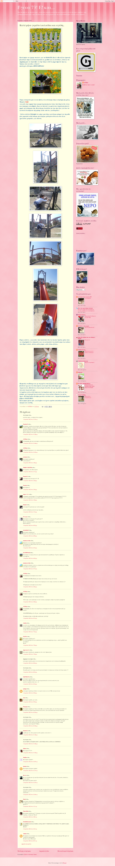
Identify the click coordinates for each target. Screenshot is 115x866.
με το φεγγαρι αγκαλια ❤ (84, 297)
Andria (25, 623)
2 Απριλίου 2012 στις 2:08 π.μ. (30, 817)
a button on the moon (83, 361)
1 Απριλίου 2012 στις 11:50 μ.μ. (30, 752)
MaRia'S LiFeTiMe (27, 467)
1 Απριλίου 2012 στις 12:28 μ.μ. (30, 434)
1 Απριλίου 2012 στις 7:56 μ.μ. (30, 645)
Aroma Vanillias (82, 395)
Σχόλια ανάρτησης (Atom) (30, 854)
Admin (24, 833)
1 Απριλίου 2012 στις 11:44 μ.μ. (30, 743)
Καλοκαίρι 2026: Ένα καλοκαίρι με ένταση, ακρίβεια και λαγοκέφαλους (86, 310)
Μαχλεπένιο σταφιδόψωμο (88, 397)
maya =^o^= (26, 494)
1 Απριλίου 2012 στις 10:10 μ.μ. (30, 712)
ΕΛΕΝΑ (25, 636)
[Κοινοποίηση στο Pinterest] (51, 406)
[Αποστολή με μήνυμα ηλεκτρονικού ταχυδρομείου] (45, 406)
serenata (25, 457)
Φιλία (24, 775)
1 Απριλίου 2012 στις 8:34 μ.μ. (30, 684)
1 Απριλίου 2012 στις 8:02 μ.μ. (30, 663)
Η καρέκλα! (87, 340)
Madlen (25, 757)
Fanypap (25, 706)
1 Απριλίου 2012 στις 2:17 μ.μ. (30, 471)
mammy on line (26, 540)
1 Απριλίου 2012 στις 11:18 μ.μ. (30, 735)
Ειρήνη (25, 485)
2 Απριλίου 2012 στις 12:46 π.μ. (30, 794)
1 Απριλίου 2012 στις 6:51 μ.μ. (30, 618)
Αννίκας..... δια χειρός (83, 326)
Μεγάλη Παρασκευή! (89, 327)
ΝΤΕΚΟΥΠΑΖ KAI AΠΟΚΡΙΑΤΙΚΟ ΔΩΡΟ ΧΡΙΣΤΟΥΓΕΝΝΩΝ (89, 386)
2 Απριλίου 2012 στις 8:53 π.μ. (30, 841)
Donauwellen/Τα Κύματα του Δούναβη (90, 316)
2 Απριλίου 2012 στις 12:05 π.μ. (30, 761)
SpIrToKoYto (26, 677)
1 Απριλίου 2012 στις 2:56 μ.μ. (30, 489)
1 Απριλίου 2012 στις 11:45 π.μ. (30, 419)
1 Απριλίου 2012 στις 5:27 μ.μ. (30, 568)
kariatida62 (26, 530)
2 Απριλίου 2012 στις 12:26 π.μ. (30, 782)
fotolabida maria (27, 822)
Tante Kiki (25, 811)
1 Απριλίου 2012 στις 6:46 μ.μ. (30, 586)
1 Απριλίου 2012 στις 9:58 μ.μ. (30, 693)
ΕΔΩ (27, 102)
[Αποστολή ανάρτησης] (42, 406)
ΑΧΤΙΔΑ (25, 439)
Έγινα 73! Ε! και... (36, 7)
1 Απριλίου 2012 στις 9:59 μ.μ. (30, 702)
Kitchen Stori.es (81, 315)
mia (24, 698)
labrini (24, 766)
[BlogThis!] (46, 406)
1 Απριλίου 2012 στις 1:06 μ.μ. (30, 462)
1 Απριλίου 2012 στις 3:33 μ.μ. (30, 512)
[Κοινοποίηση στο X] (48, 406)
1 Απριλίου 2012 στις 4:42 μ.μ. (30, 558)
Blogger (64, 863)
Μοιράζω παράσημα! (89, 362)
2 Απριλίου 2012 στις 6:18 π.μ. (30, 829)
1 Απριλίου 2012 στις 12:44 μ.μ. (30, 443)
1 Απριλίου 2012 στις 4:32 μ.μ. (30, 548)
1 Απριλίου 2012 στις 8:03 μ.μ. (30, 672)
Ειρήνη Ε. (25, 424)
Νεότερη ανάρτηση (24, 851)
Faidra (24, 748)
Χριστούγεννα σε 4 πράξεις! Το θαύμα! (89, 351)
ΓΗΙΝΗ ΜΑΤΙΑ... (82, 350)
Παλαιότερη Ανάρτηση (65, 851)
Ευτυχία (25, 517)
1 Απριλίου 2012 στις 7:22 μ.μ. (30, 631)
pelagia (25, 689)
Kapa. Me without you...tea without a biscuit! (86, 338)
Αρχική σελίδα (44, 851)
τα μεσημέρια (88, 298)
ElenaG (25, 505)
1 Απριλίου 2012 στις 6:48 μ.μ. (30, 602)
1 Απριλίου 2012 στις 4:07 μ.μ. (30, 525)
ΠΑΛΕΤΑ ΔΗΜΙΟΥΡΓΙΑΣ (84, 383)
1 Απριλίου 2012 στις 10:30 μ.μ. (30, 726)
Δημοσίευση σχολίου (26, 844)
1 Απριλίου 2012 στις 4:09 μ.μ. (30, 536)
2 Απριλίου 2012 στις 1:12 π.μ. (30, 806)
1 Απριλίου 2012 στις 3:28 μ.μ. (30, 500)
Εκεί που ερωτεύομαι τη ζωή (85, 308)
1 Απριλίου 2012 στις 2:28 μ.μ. (30, 480)
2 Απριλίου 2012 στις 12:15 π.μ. (30, 770)
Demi (24, 799)
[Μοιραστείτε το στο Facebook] (49, 406)
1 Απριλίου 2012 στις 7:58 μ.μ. (30, 654)
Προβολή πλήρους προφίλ (88, 84)
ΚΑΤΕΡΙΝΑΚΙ (26, 552)
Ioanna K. (25, 476)
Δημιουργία (26, 650)
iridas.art (80, 372)
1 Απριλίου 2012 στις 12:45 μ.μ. (30, 452)
